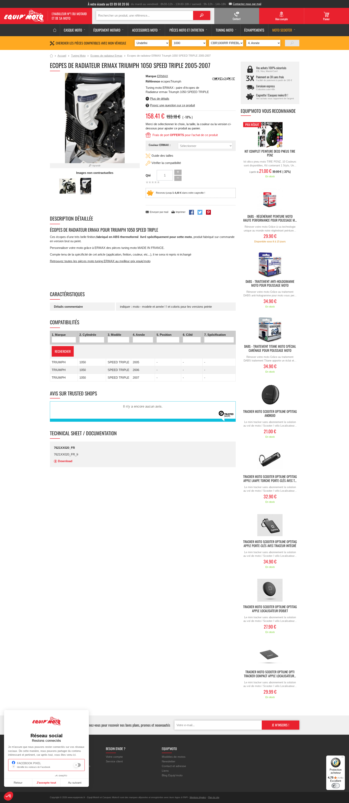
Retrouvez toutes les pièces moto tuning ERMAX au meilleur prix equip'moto (100, 261)
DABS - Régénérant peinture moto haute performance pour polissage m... (270, 218)
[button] (8, 796)
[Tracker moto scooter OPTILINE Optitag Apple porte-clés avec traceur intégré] (270, 525)
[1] (292, 43)
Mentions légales (198, 797)
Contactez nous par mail (247, 3)
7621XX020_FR (64, 447)
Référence (153, 81)
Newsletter (168, 761)
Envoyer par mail (159, 212)
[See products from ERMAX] (223, 78)
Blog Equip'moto (172, 775)
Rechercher (63, 351)
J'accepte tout (46, 782)
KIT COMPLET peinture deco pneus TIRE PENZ (270, 153)
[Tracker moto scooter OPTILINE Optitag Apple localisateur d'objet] (270, 590)
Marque (151, 76)
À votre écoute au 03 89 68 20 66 (108, 4)
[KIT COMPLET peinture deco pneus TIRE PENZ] (270, 134)
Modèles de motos (173, 756)
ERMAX (162, 76)
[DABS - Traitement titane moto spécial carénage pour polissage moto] (270, 329)
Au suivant (74, 782)
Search (201, 15)
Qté (148, 175)
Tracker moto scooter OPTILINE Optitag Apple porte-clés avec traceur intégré (270, 544)
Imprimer (180, 212)
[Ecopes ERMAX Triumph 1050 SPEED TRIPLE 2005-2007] (67, 186)
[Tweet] (200, 212)
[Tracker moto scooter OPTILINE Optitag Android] (270, 395)
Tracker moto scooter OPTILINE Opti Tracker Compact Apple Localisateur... (270, 674)
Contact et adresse (174, 766)
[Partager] (191, 212)
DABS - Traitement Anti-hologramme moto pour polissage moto (270, 284)
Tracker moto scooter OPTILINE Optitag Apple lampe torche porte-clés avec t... (270, 479)
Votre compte (114, 756)
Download (65, 461)
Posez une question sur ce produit (172, 105)
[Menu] (342, 757)
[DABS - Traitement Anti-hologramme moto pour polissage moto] (270, 265)
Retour (18, 782)
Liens (165, 770)
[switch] (336, 785)
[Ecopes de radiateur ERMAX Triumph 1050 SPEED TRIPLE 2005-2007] (86, 186)
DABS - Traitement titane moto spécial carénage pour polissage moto (270, 348)
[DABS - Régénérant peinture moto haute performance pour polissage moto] (270, 199)
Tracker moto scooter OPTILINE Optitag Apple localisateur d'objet (270, 609)
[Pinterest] (208, 212)
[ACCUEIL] (55, 30)
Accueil (51, 56)
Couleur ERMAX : (159, 145)
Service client (114, 761)
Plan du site (213, 797)
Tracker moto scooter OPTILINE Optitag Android (270, 414)
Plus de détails (159, 98)
